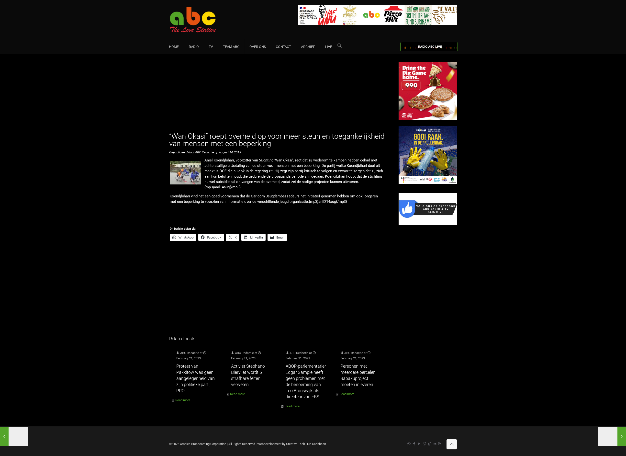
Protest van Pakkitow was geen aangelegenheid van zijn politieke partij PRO (195, 378)
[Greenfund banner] (428, 183)
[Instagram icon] (424, 444)
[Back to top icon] (452, 444)
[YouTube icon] (419, 444)
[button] (339, 46)
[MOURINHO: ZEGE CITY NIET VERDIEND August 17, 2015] (612, 436)
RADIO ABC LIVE (430, 46)
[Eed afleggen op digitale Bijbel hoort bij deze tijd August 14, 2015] (14, 436)
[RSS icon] (440, 444)
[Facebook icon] (414, 444)
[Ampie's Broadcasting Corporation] (202, 19)
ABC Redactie (189, 353)
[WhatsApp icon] (409, 444)
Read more (182, 400)
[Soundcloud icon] (434, 444)
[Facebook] (428, 224)
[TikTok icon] (429, 444)
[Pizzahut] (428, 119)
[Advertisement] (278, 96)
